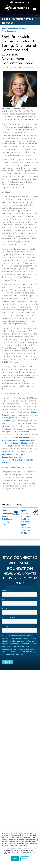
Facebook (6, 460)
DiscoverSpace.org (9, 457)
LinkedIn (29, 460)
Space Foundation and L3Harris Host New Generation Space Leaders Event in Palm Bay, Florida (27, 522)
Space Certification (20, 443)
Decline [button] (24, 858)
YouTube (5, 463)
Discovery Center (13, 421)
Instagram (21, 460)
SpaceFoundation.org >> (11, 28)
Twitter (13, 460)
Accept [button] (15, 858)
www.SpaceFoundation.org (12, 454)
